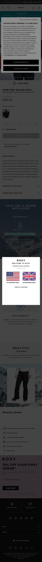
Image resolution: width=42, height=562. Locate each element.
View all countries (21, 287)
